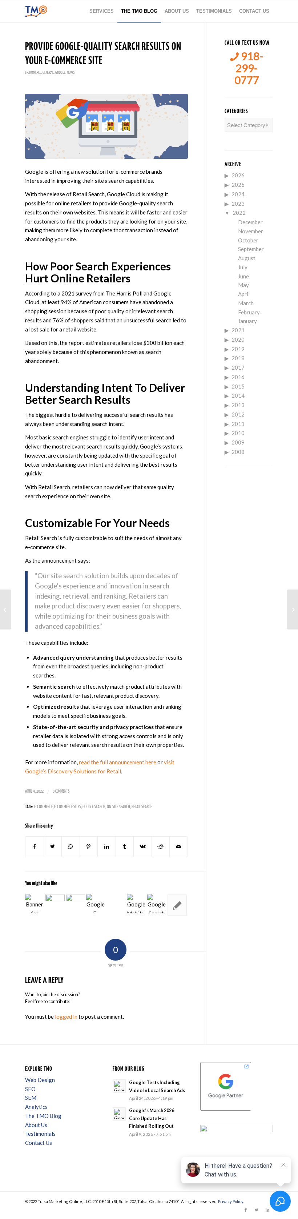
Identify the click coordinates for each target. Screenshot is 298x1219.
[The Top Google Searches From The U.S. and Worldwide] (156, 903)
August (246, 258)
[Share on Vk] (143, 847)
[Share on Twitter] (53, 847)
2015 (238, 386)
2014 (238, 395)
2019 (238, 349)
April (244, 294)
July (242, 267)
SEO (30, 1089)
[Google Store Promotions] (106, 126)
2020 (238, 339)
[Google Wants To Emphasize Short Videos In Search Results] (55, 903)
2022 (239, 212)
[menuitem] (101, 11)
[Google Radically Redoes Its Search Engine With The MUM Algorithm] (75, 903)
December (250, 222)
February (249, 312)
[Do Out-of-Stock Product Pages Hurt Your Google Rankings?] (292, 609)
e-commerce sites (67, 807)
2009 (238, 442)
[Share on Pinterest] (89, 847)
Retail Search (142, 807)
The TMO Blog (43, 1116)
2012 (238, 414)
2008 (238, 451)
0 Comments (61, 791)
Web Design (40, 1080)
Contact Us (38, 1142)
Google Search (93, 807)
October (248, 240)
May (243, 285)
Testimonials (40, 1133)
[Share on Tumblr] (125, 847)
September (251, 249)
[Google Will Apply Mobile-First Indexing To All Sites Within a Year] (136, 903)
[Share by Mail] (179, 847)
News (70, 73)
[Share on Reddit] (161, 847)
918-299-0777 (248, 68)
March (246, 303)
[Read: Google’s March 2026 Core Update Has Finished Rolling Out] (119, 1114)
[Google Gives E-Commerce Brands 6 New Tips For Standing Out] (95, 903)
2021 (238, 330)
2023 (238, 203)
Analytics (36, 1106)
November (250, 231)
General (48, 73)
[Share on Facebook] (34, 847)
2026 (238, 175)
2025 (238, 184)
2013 (238, 405)
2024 (238, 194)
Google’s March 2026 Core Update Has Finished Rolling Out (151, 1118)
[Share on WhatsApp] (71, 847)
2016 (238, 377)
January (247, 321)
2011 (238, 424)
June (243, 276)
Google (60, 73)
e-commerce (33, 73)
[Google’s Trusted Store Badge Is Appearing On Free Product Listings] (5, 609)
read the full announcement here (117, 762)
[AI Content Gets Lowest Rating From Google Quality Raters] (34, 903)
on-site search (118, 807)
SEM (30, 1097)
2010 (238, 433)
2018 (238, 358)
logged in (66, 1016)
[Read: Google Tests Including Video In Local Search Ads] (119, 1086)
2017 (238, 367)
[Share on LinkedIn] (107, 847)
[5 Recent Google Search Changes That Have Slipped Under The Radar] (177, 905)
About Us (36, 1125)
